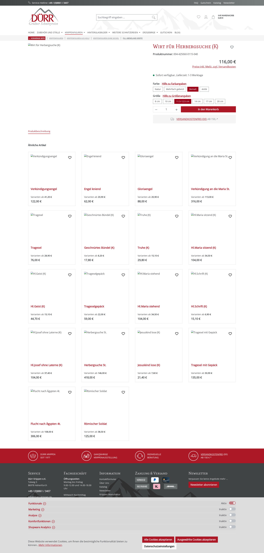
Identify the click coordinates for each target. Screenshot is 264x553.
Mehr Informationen (50, 545)
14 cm (197, 101)
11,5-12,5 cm (182, 101)
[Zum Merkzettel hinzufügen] (232, 47)
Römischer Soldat (95, 424)
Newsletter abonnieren (204, 484)
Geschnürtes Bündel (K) (99, 247)
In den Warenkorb (208, 109)
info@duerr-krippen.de (40, 497)
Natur (158, 89)
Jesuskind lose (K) (149, 365)
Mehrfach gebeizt (175, 89)
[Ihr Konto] (206, 17)
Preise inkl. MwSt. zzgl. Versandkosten (214, 66)
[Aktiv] (232, 503)
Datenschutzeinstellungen (159, 546)
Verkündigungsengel (44, 189)
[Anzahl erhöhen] (176, 109)
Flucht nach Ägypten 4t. (46, 424)
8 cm (157, 101)
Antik (204, 89)
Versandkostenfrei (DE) (191, 119)
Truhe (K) (143, 247)
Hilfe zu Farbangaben (174, 83)
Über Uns (104, 482)
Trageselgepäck (94, 306)
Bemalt (192, 89)
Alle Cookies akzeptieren (158, 539)
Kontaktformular (107, 479)
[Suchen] (153, 17)
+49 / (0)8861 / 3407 (58, 2)
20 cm (220, 101)
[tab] (39, 131)
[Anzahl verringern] (156, 109)
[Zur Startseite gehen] (43, 16)
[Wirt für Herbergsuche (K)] (87, 76)
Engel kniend (92, 189)
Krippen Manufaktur (109, 494)
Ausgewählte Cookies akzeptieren (196, 539)
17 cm (209, 101)
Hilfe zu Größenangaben (177, 96)
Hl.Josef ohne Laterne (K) (46, 365)
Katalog (217, 2)
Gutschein (206, 2)
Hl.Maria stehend (149, 306)
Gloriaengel (145, 189)
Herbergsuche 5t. (95, 365)
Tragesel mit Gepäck (204, 365)
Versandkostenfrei (212, 454)
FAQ (196, 2)
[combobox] (123, 17)
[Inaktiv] (232, 508)
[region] (87, 76)
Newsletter (229, 2)
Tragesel (36, 247)
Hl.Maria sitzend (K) (203, 247)
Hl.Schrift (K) (199, 306)
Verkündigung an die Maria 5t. (210, 189)
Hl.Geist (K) (38, 306)
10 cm (168, 101)
